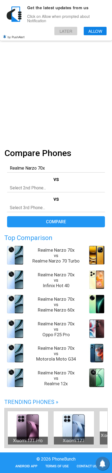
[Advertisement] (56, 86)
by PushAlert (16, 37)
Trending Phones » (31, 402)
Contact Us (87, 466)
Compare (56, 221)
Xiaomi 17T (74, 440)
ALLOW (95, 31)
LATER (66, 31)
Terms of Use (57, 466)
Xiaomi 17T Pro (28, 440)
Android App (26, 466)
